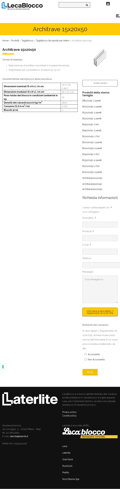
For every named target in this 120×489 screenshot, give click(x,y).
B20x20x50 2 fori (91, 136)
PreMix (65, 472)
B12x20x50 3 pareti (91, 118)
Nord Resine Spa (70, 479)
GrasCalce (67, 459)
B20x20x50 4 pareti (92, 148)
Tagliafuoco (27, 40)
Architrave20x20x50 (92, 178)
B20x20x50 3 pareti (92, 142)
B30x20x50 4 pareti (92, 172)
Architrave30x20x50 (92, 189)
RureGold (67, 466)
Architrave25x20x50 (92, 184)
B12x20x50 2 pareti (91, 112)
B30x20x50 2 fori (91, 166)
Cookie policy (69, 415)
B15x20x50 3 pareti (91, 130)
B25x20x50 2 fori (90, 154)
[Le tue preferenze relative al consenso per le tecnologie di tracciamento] (3, 367)
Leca (64, 446)
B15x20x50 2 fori (90, 124)
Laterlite (66, 453)
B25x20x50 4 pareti (92, 160)
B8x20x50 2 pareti (91, 100)
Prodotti (15, 40)
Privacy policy (69, 412)
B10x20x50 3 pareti (92, 106)
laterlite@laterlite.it (19, 436)
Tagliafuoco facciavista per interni (52, 40)
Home (5, 40)
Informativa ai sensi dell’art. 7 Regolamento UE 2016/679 (100, 312)
